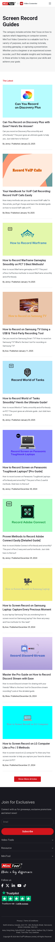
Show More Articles (27, 779)
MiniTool (5, 856)
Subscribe (27, 831)
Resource (6, 848)
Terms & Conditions (31, 921)
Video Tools (7, 839)
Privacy (19, 921)
